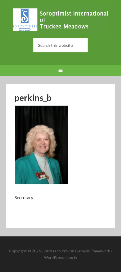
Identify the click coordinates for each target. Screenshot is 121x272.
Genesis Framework (92, 250)
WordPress (54, 257)
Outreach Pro (56, 250)
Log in (72, 257)
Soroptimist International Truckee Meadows (60, 20)
